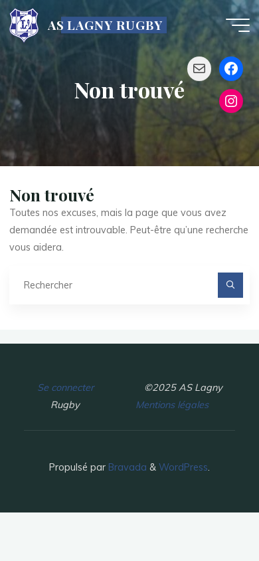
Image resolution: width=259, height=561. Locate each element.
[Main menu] (238, 25)
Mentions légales (172, 405)
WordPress (183, 467)
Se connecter (65, 387)
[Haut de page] (207, 509)
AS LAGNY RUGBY (105, 25)
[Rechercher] (230, 285)
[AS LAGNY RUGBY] (24, 25)
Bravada (126, 467)
